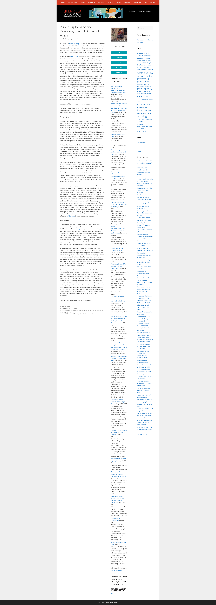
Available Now (141, 143)
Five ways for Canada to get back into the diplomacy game (144, 232)
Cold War (140, 65)
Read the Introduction (144, 147)
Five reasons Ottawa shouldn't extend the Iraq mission (143, 346)
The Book (110, 2)
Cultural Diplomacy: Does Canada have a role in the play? (119, 204)
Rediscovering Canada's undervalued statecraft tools (144, 163)
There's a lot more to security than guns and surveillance (144, 383)
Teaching (119, 53)
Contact (152, 2)
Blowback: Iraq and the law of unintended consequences (144, 422)
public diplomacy (72, 308)
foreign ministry (144, 76)
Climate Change (146, 63)
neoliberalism (140, 107)
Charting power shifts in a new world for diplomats (145, 239)
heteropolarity (142, 91)
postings (76, 44)
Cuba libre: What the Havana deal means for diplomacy (144, 372)
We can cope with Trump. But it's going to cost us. (145, 213)
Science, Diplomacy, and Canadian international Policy (119, 358)
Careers (118, 2)
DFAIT (139, 73)
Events (83, 2)
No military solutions (144, 220)
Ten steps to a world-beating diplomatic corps (144, 390)
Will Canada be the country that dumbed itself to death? (144, 328)
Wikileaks (146, 129)
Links (145, 2)
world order (142, 131)
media (142, 102)
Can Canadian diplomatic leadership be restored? (144, 255)
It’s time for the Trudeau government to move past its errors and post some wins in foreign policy (119, 108)
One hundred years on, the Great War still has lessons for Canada (144, 415)
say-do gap (78, 229)
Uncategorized (66, 306)
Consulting (119, 67)
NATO (150, 104)
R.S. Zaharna (71, 216)
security (140, 122)
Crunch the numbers (143, 218)
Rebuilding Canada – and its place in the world (144, 307)
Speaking (119, 57)
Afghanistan (141, 53)
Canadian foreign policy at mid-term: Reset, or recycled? (119, 432)
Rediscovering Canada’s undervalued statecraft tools (119, 152)
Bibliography (137, 2)
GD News (101, 2)
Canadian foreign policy (142, 60)
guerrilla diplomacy (144, 89)
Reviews (139, 151)
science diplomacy (144, 119)
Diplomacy (147, 72)
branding (64, 308)
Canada (147, 58)
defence (139, 70)
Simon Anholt (74, 57)
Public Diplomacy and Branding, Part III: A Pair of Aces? (77, 314)
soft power (141, 124)
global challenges (143, 79)
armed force (146, 56)
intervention (145, 99)
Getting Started (72, 2)
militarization (142, 104)
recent (71, 44)
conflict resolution (148, 65)
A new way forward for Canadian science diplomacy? (118, 266)
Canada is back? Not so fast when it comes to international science (118, 299)
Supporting (119, 72)
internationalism (146, 94)
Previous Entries (116, 571)
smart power (146, 122)
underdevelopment (142, 126)
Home (63, 2)
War (142, 129)
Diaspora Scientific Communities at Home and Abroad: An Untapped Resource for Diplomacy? (144, 280)
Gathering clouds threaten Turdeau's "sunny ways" (143, 225)
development (147, 69)
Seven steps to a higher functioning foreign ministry (144, 262)
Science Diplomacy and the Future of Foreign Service (118, 402)
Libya (138, 102)
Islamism (151, 99)
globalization (143, 81)
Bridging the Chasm (143, 333)
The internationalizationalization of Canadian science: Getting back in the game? (145, 181)
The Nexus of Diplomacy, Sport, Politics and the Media (118, 474)
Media (119, 62)
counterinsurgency (143, 67)
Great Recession (146, 86)
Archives (90, 2)
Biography (127, 2)
